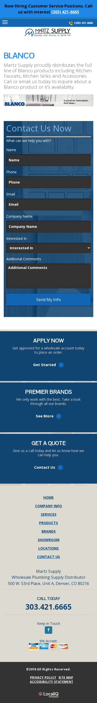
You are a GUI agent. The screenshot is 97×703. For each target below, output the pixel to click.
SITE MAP (65, 677)
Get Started (48, 358)
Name (12, 150)
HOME (48, 497)
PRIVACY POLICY (43, 677)
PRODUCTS (48, 522)
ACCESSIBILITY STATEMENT (51, 682)
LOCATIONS (48, 548)
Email (12, 194)
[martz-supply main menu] (4, 22)
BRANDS (49, 531)
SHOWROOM (48, 539)
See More (48, 409)
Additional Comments (23, 259)
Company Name (19, 216)
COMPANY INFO (48, 506)
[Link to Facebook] (48, 630)
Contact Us (48, 461)
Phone (13, 172)
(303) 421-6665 (65, 12)
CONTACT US (48, 556)
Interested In (16, 238)
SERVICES (48, 514)
